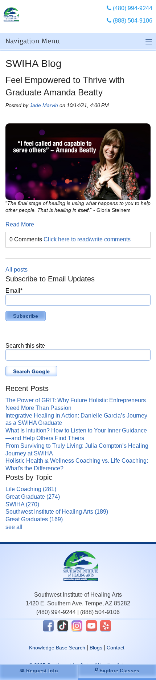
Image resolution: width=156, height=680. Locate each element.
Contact (115, 648)
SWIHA (22, 504)
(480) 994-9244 (56, 612)
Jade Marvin (44, 105)
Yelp (105, 625)
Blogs (96, 648)
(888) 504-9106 (100, 612)
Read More (19, 224)
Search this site (25, 346)
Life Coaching (30, 489)
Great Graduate (32, 497)
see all (13, 527)
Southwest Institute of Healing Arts (56, 512)
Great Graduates (34, 519)
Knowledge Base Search (57, 648)
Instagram (76, 625)
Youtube (91, 625)
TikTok (62, 625)
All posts (16, 269)
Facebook (48, 625)
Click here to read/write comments (87, 239)
